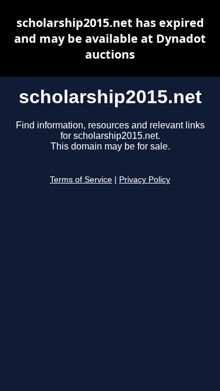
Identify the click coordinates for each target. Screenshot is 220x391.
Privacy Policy (144, 179)
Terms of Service (81, 179)
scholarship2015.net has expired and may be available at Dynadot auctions (110, 38)
